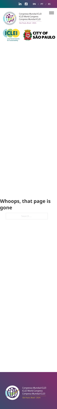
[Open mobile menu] (51, 13)
